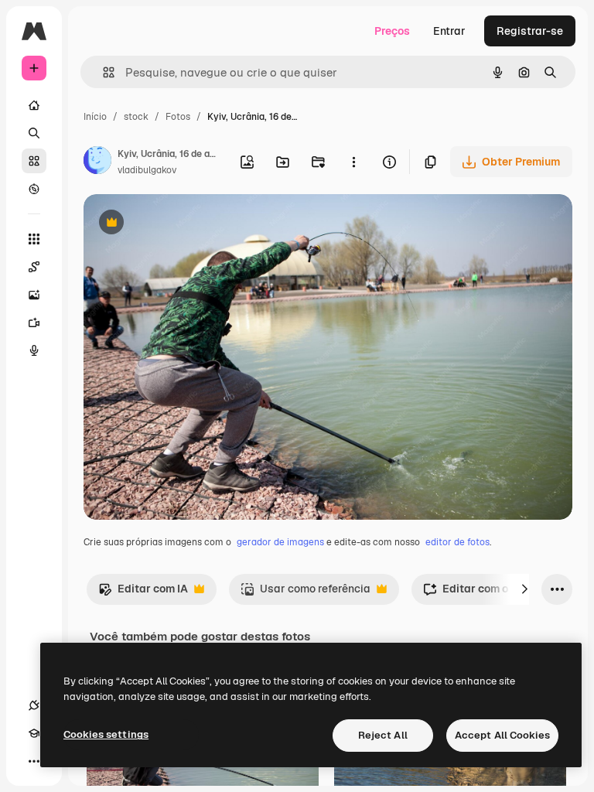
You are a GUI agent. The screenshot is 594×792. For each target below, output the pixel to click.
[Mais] (34, 761)
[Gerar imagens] (34, 294)
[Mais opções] (353, 161)
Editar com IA (143, 593)
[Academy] (34, 733)
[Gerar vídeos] (34, 322)
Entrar (449, 31)
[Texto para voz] (34, 350)
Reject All (383, 735)
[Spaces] (34, 266)
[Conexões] (34, 705)
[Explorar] (34, 188)
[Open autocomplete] (102, 72)
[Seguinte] (524, 589)
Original (182, 224)
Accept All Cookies (502, 735)
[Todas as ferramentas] (34, 239)
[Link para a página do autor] (97, 162)
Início (95, 117)
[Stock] (34, 160)
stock (136, 117)
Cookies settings (105, 734)
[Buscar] (34, 133)
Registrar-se (530, 31)
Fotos (178, 117)
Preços (392, 31)
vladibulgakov (147, 170)
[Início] (34, 105)
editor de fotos (457, 542)
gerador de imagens (280, 542)
